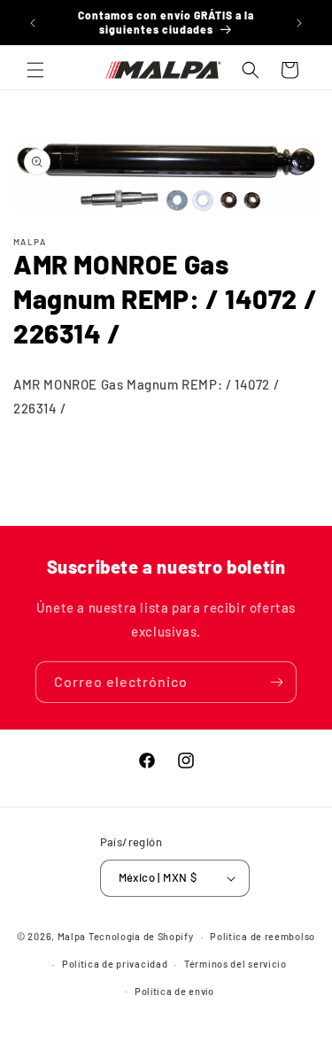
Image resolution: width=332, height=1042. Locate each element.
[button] (35, 69)
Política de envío (174, 991)
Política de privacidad (114, 963)
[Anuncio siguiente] (299, 23)
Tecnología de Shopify (141, 936)
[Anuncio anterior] (32, 23)
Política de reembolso (262, 936)
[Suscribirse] (276, 682)
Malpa (72, 936)
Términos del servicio (235, 963)
